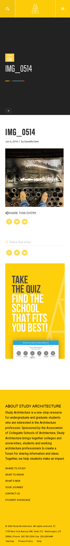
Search (7, 9)
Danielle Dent (31, 141)
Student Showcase (17, 499)
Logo (35, 9)
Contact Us (12, 493)
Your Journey (14, 487)
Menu (62, 9)
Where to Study (15, 468)
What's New (12, 480)
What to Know (14, 474)
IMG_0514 (20, 131)
